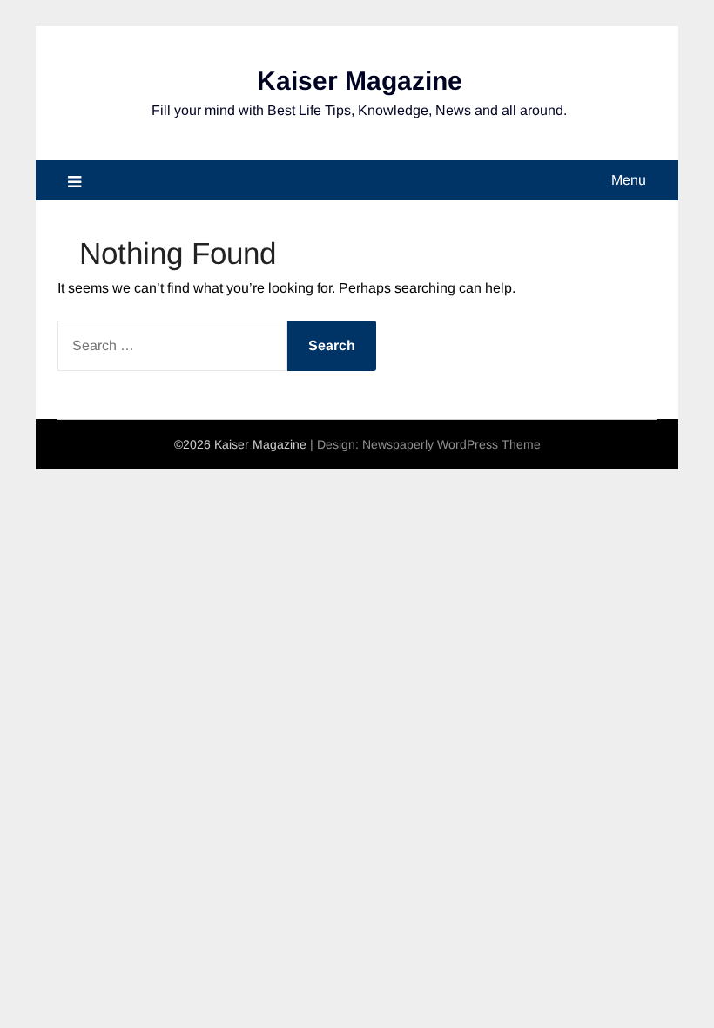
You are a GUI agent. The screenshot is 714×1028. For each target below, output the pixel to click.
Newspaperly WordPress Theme (451, 444)
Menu (628, 179)
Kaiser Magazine (359, 80)
